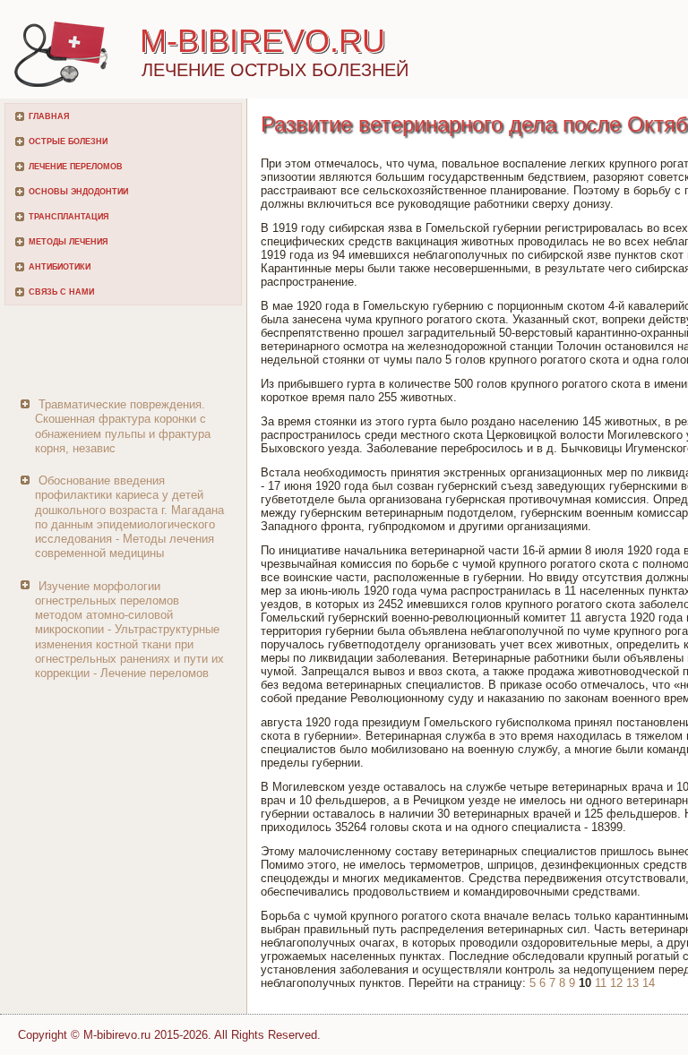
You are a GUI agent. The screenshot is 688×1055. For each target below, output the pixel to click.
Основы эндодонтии (78, 191)
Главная (49, 116)
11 (600, 983)
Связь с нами (61, 291)
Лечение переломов (76, 166)
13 (632, 983)
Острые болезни (68, 141)
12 (616, 983)
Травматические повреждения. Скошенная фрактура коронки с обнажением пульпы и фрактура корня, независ (123, 426)
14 (648, 983)
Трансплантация (68, 216)
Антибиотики (59, 266)
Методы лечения (68, 241)
